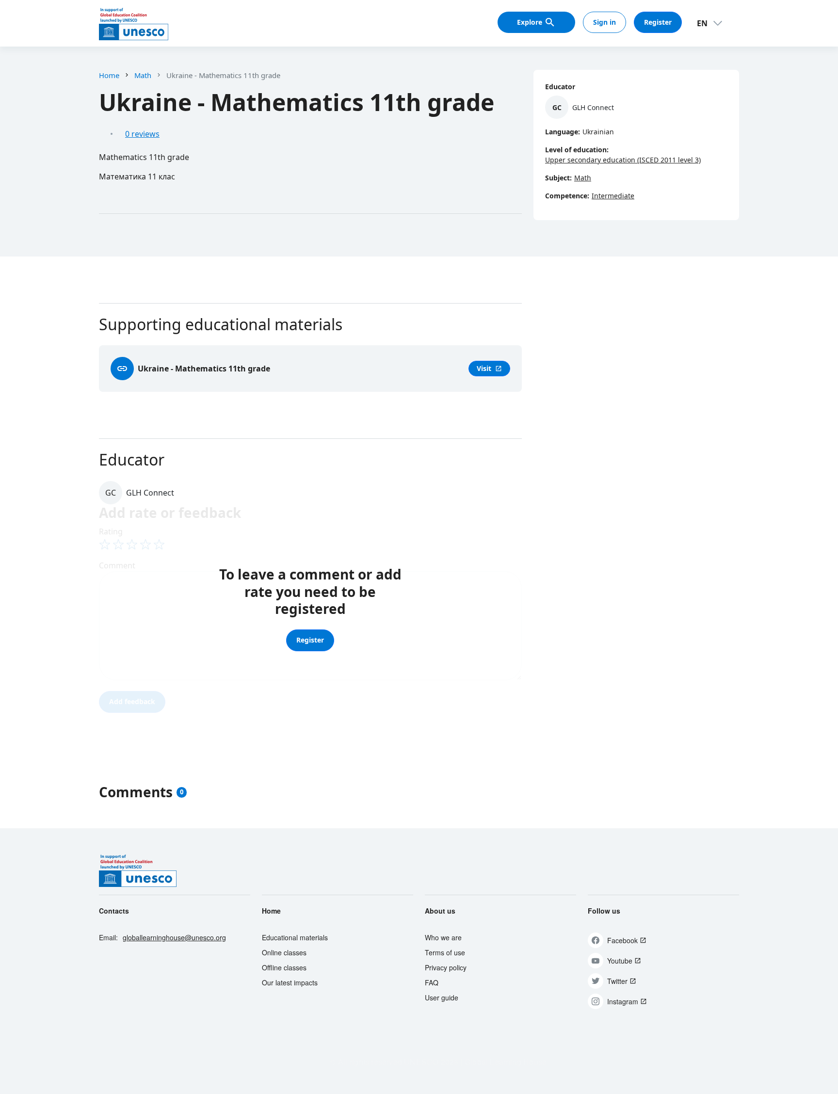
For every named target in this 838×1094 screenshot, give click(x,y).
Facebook (622, 940)
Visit (489, 368)
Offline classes (284, 967)
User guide (441, 997)
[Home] (133, 23)
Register (658, 22)
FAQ (431, 982)
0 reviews (142, 134)
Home (109, 75)
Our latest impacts (290, 982)
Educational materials (295, 937)
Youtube (619, 960)
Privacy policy (446, 967)
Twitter (617, 981)
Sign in (604, 22)
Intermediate (613, 195)
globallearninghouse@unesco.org (174, 937)
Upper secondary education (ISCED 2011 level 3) (623, 159)
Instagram (622, 1001)
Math (142, 75)
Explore (529, 22)
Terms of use (445, 952)
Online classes (284, 952)
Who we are (443, 937)
